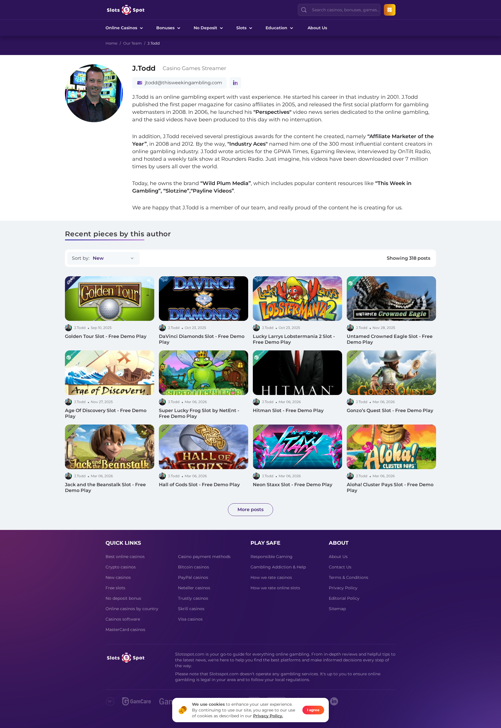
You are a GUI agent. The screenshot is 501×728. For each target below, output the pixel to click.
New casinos (118, 577)
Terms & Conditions (348, 577)
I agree (313, 710)
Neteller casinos (194, 587)
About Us (317, 27)
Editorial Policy (344, 598)
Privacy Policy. (268, 715)
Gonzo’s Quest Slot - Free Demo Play (390, 410)
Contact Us (340, 567)
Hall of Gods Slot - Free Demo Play (199, 484)
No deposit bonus (123, 598)
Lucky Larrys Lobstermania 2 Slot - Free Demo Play (294, 339)
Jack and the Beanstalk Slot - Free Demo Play (105, 487)
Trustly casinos (193, 598)
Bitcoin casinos (193, 567)
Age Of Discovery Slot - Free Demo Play (105, 413)
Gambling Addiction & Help (278, 567)
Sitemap (337, 608)
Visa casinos (190, 619)
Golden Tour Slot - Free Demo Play (105, 336)
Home (111, 43)
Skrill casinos (191, 608)
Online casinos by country (132, 608)
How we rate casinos (271, 577)
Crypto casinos (121, 567)
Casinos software (123, 619)
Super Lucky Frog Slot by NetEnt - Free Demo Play (199, 413)
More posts (250, 509)
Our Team (132, 43)
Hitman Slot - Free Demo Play (288, 410)
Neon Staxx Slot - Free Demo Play (292, 484)
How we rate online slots (275, 587)
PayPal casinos (193, 577)
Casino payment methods (204, 556)
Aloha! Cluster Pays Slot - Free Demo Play (390, 487)
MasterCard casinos (125, 629)
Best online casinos (125, 556)
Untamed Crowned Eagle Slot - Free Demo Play (390, 339)
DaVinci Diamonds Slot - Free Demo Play (201, 339)
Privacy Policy (343, 587)
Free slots (115, 587)
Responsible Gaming (272, 556)
